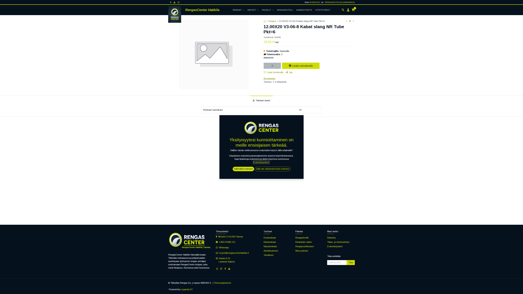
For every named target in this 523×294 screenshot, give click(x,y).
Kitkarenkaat (270, 242)
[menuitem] (238, 10)
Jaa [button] (290, 72)
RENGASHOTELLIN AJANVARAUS (339, 2)
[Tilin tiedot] (348, 10)
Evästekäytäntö (335, 246)
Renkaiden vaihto (303, 242)
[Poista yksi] (266, 65)
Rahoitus (331, 238)
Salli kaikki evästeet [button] (243, 169)
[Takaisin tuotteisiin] (350, 21)
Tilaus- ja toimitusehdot (338, 242)
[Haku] (342, 10)
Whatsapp (224, 247)
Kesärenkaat (270, 238)
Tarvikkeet (269, 255)
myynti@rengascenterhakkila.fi (234, 253)
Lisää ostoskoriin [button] (302, 65)
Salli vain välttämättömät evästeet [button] (272, 169)
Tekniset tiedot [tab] (262, 100)
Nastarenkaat (270, 246)
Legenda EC (187, 289)
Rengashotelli (301, 238)
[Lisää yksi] (278, 65)
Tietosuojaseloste (222, 283)
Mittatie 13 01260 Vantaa (230, 236)
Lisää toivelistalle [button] (275, 72)
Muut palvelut (301, 251)
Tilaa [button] (350, 262)
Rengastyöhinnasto (304, 246)
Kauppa (272, 21)
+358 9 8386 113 (227, 242)
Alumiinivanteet (271, 251)
